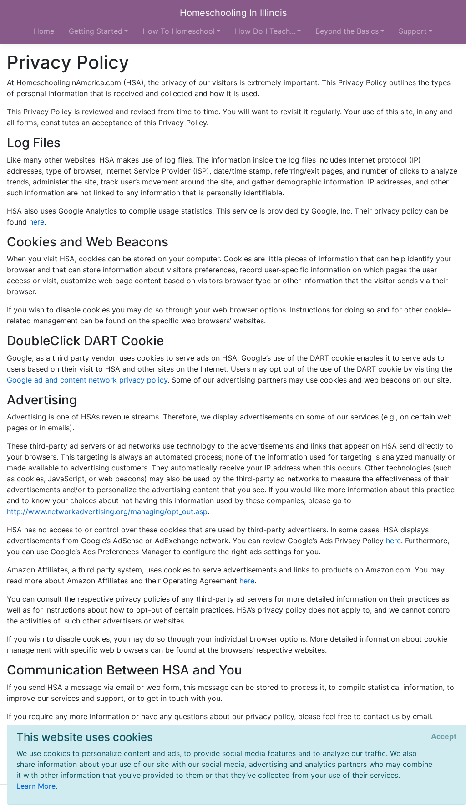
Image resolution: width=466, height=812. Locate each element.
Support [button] (413, 31)
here (36, 221)
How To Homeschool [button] (178, 31)
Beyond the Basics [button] (347, 31)
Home (44, 31)
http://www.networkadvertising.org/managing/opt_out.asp (107, 511)
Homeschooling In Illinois (233, 12)
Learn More (36, 786)
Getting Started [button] (95, 31)
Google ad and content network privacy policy (87, 379)
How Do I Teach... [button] (265, 31)
